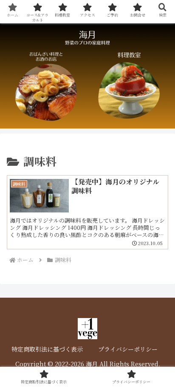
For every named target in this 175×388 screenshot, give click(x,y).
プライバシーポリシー (128, 349)
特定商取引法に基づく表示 (47, 349)
